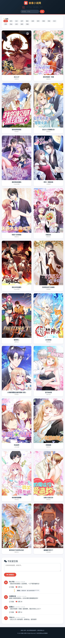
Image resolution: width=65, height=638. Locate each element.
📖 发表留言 (10, 575)
